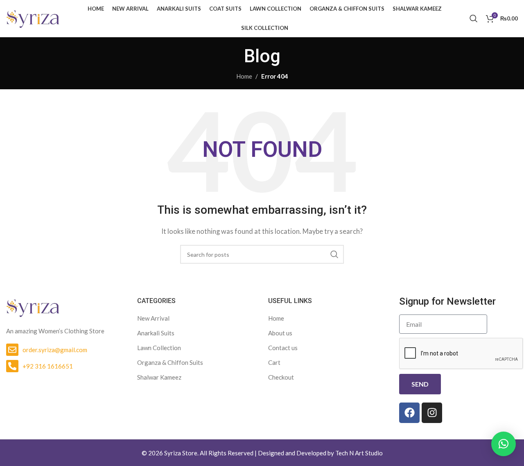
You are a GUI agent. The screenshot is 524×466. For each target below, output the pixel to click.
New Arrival (153, 318)
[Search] (473, 18)
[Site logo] (32, 17)
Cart (274, 362)
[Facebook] (409, 413)
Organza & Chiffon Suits (170, 362)
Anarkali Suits (155, 333)
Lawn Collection (159, 347)
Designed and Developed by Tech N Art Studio (320, 453)
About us (280, 333)
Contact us (283, 347)
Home (244, 76)
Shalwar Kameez (159, 377)
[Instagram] (432, 413)
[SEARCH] (334, 254)
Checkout (281, 377)
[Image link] (32, 306)
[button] (503, 444)
